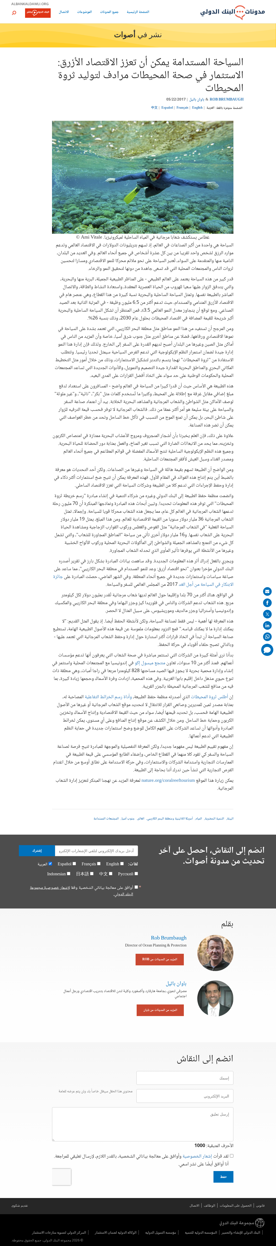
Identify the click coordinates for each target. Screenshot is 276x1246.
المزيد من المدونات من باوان (160, 1010)
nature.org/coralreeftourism (168, 781)
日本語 (82, 874)
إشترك (37, 850)
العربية (210, 108)
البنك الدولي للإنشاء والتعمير (241, 1232)
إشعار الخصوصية (197, 1156)
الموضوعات (84, 12)
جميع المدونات (109, 12)
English (197, 108)
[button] (14, 13)
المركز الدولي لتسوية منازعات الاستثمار (59, 1232)
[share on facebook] (267, 602)
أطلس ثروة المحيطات (209, 697)
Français (182, 108)
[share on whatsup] (267, 636)
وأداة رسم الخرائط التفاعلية (109, 697)
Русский (125, 874)
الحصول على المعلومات (235, 1205)
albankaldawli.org (30, 3)
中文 (154, 108)
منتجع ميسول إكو (150, 663)
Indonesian (56, 874)
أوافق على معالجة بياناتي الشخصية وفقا (81, 891)
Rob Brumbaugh (227, 100)
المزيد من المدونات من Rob (159, 959)
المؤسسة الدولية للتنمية (201, 1232)
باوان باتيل (196, 100)
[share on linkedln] (267, 625)
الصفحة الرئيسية (138, 12)
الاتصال (64, 12)
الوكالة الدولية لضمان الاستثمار (115, 1232)
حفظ (223, 1177)
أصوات (125, 35)
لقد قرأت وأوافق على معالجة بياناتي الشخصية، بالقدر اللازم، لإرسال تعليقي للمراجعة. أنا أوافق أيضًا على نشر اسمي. (141, 1160)
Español (167, 108)
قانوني (260, 1205)
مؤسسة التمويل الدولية (160, 1232)
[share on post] (267, 614)
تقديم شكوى (19, 1205)
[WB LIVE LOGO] (38, 13)
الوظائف (209, 1205)
